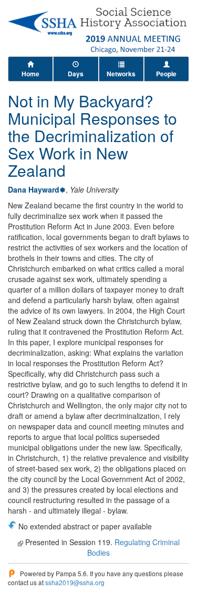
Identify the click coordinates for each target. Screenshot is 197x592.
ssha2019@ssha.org (75, 582)
